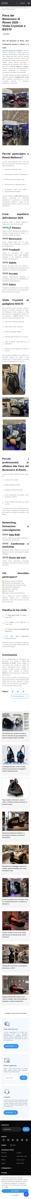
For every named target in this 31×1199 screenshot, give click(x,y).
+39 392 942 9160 (17, 3)
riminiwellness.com (10, 638)
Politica (3, 1160)
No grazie (15, 1195)
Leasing (19, 1152)
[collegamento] (3, 1139)
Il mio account (21, 1160)
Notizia (7, 7)
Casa (2, 7)
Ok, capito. (15, 1191)
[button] (29, 1177)
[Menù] (29, 3)
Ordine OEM (20, 1163)
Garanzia (4, 1152)
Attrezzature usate (22, 1156)
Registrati (4, 1156)
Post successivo (18, 696)
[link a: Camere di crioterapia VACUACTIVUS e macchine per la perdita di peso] (4, 3)
